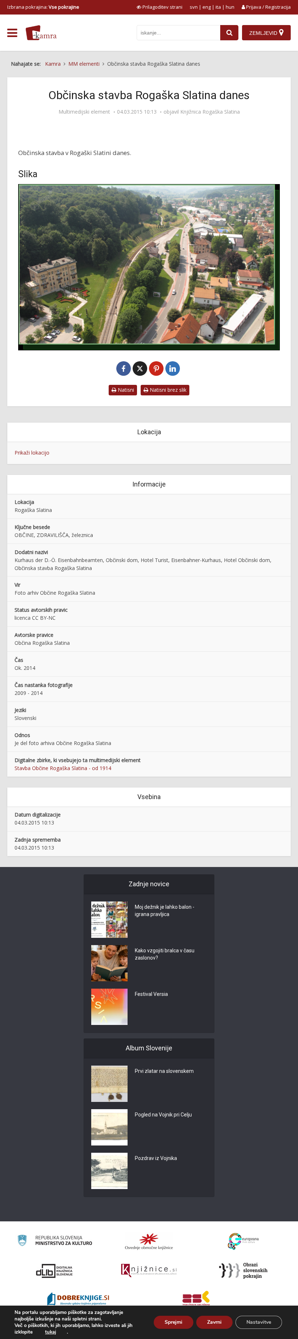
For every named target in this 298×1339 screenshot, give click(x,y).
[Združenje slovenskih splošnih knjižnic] (149, 1270)
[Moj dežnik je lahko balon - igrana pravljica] (109, 920)
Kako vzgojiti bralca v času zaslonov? (164, 954)
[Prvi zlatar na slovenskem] (109, 1084)
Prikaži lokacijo (32, 452)
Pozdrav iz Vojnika (156, 1158)
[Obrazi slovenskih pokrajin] (243, 1271)
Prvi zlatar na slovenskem (164, 1071)
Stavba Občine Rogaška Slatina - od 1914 (63, 768)
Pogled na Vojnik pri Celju (163, 1115)
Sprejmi (173, 1322)
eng (206, 7)
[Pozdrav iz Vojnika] (109, 1171)
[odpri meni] (12, 33)
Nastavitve (258, 1322)
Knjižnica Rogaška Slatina (210, 112)
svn (194, 7)
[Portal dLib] (54, 1271)
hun (230, 7)
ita (218, 7)
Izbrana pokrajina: (43, 7)
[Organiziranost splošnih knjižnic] (149, 1241)
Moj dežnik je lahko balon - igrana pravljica (164, 910)
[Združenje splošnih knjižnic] (196, 1300)
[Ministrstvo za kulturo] (54, 1241)
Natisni (125, 389)
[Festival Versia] (109, 1007)
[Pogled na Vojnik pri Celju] (109, 1127)
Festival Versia (151, 994)
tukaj (50, 1332)
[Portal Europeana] (243, 1241)
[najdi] (229, 32)
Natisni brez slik (167, 389)
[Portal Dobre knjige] (78, 1300)
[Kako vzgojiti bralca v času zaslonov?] (109, 963)
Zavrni (214, 1322)
